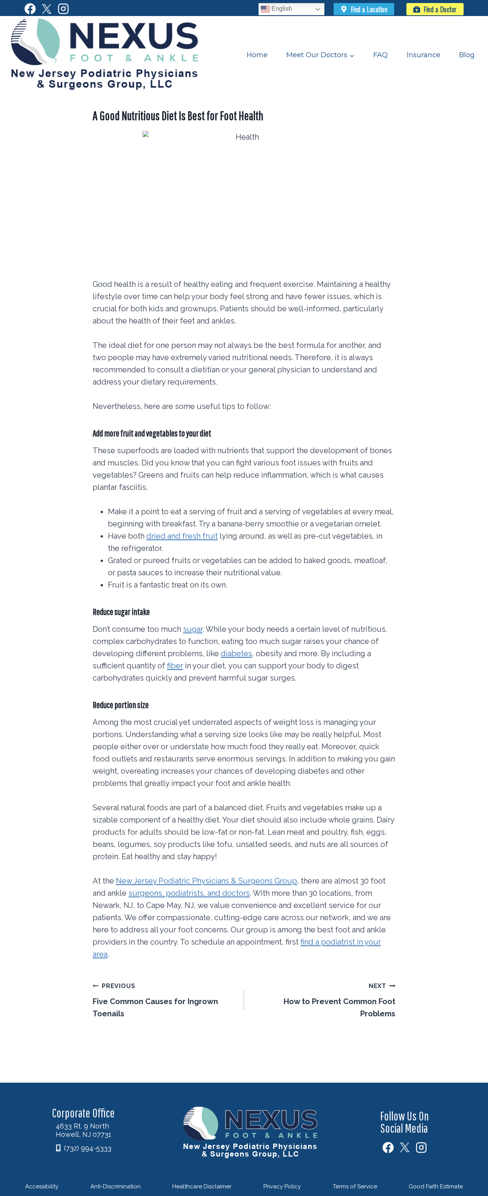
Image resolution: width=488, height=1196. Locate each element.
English (281, 8)
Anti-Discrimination (115, 1186)
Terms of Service (355, 1186)
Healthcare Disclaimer (201, 1186)
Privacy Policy (282, 1186)
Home (257, 55)
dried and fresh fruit (182, 536)
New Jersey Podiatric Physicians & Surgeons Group (206, 880)
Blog (467, 55)
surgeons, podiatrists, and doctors (189, 893)
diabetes (236, 653)
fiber (175, 665)
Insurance (423, 55)
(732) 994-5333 (87, 1148)
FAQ (380, 55)
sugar (192, 629)
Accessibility (41, 1186)
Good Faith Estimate (436, 1186)
